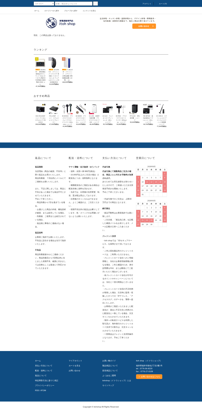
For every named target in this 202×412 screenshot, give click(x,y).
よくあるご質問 (109, 375)
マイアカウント (75, 361)
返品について (41, 375)
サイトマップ (108, 385)
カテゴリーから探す (51, 11)
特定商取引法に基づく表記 (46, 380)
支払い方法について (43, 366)
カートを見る (74, 366)
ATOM (43, 390)
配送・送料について (43, 370)
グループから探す (71, 11)
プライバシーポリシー (44, 385)
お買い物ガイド (109, 361)
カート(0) (163, 4)
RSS (37, 390)
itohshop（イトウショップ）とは (116, 380)
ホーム (36, 11)
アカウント (147, 4)
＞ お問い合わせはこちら (149, 377)
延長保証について (110, 370)
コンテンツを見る (89, 11)
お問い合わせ (143, 26)
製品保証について (110, 366)
